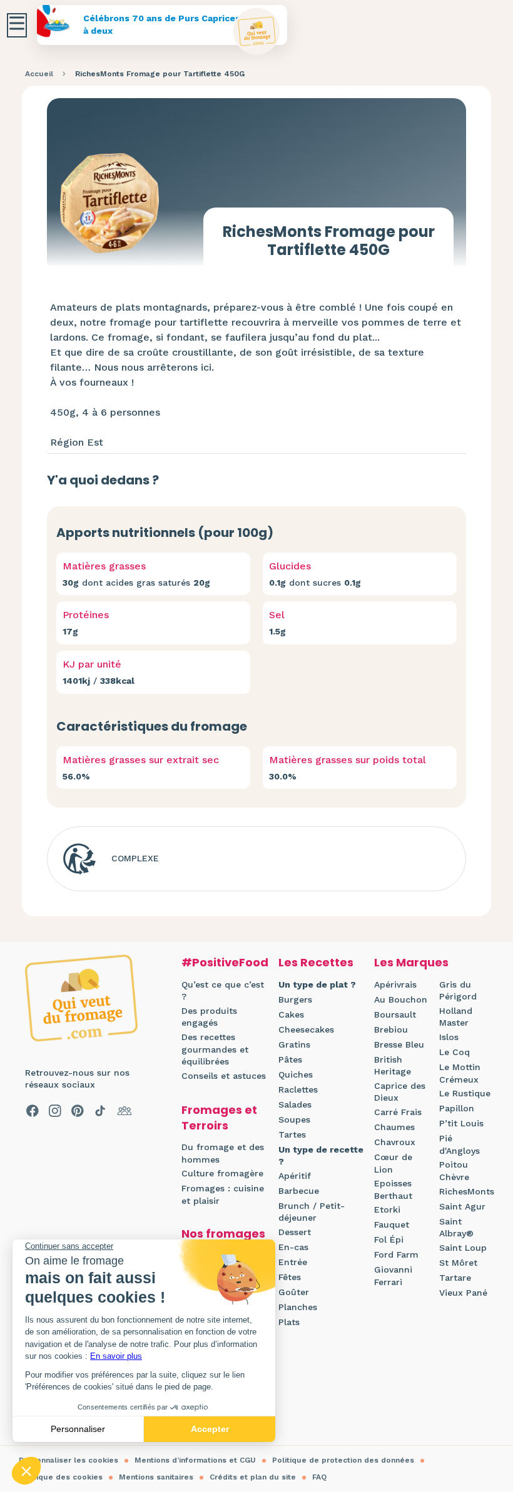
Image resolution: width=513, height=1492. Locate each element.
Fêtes (289, 1277)
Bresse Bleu (399, 1044)
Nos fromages (223, 1233)
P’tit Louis (461, 1123)
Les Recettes (315, 962)
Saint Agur (462, 1206)
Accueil (39, 73)
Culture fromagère (222, 1173)
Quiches (295, 1074)
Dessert (294, 1232)
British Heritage (392, 1065)
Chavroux (394, 1142)
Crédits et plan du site (253, 1477)
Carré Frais (398, 1112)
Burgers (295, 999)
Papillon (456, 1108)
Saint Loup (463, 1248)
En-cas (293, 1247)
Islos (449, 1037)
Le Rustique (464, 1093)
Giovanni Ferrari (393, 1275)
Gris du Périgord (458, 990)
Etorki (387, 1209)
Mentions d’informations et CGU (195, 1460)
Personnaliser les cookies (68, 1460)
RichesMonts (466, 1191)
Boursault (395, 1014)
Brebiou (391, 1029)
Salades (295, 1104)
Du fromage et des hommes (222, 1153)
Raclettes (298, 1089)
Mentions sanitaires (156, 1477)
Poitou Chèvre (454, 1170)
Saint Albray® (456, 1227)
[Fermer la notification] (485, 1377)
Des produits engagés (209, 1017)
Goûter (293, 1292)
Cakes (291, 1014)
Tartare (455, 1278)
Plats (289, 1322)
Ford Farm (396, 1254)
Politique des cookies (61, 1477)
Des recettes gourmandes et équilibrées (214, 1049)
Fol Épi (389, 1239)
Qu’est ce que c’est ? (222, 990)
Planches (297, 1307)
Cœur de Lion (393, 1163)
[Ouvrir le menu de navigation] (16, 25)
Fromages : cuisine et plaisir (222, 1194)
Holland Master (455, 1017)
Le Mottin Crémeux (459, 1073)
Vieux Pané (463, 1293)
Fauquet (391, 1224)
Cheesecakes (306, 1029)
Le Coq (454, 1052)
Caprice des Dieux (399, 1092)
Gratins (294, 1044)
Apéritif (294, 1176)
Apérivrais (395, 984)
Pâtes (290, 1059)
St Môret (458, 1263)
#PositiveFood (224, 962)
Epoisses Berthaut (393, 1189)
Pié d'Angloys (459, 1144)
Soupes (294, 1119)
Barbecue (298, 1191)
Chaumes (394, 1127)
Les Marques (411, 962)
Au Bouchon (400, 999)
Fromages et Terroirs (219, 1117)
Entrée (292, 1262)
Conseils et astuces (223, 1076)
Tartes (292, 1134)
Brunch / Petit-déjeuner (311, 1212)
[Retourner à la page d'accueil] (256, 31)
